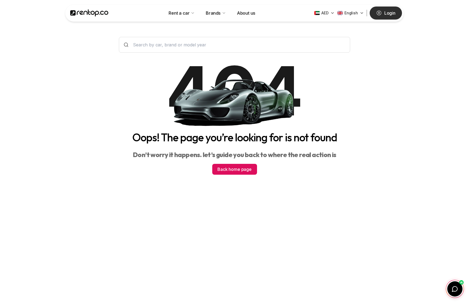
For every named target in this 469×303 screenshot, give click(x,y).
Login (389, 13)
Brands (213, 13)
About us (246, 13)
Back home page (234, 169)
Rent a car (179, 13)
